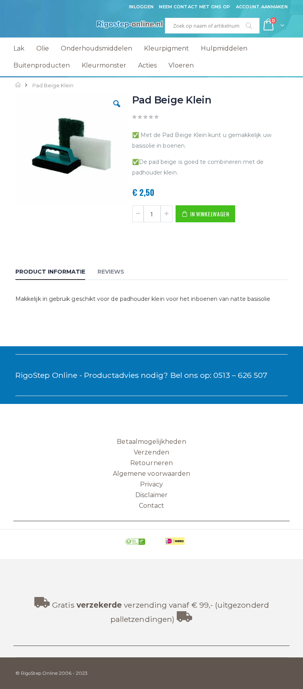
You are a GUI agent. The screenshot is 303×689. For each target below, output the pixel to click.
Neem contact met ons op (194, 6)
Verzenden (151, 452)
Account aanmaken (262, 6)
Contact (151, 505)
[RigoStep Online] (83, 25)
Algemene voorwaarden (151, 473)
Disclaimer (151, 495)
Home (18, 84)
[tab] (56, 273)
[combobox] (212, 26)
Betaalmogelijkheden (151, 441)
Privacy (151, 484)
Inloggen (141, 6)
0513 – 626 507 (240, 375)
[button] (117, 110)
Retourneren (151, 463)
